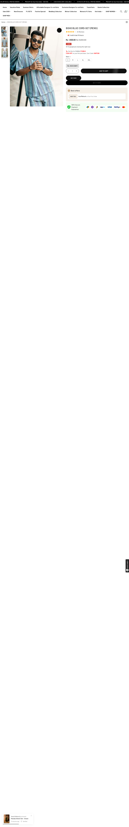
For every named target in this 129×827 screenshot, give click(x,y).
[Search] (121, 11)
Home (3, 22)
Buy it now (97, 83)
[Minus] (68, 71)
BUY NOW (73, 78)
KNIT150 (73, 96)
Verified (25, 821)
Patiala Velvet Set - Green (19, 818)
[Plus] (76, 71)
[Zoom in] (59, 30)
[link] (31, 2)
